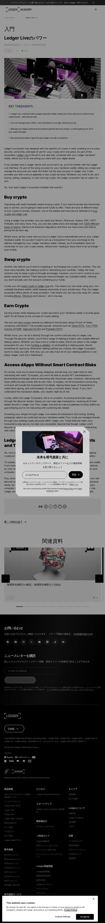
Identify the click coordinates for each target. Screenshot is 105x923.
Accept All (84, 917)
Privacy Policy (68, 489)
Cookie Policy (71, 910)
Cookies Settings (62, 916)
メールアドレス (32, 475)
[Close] (94, 899)
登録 (74, 474)
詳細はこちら (73, 484)
